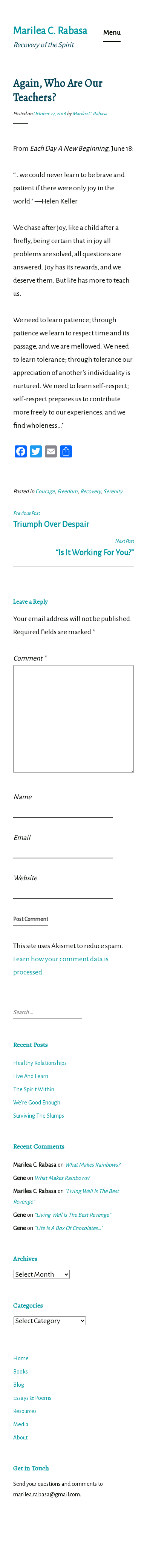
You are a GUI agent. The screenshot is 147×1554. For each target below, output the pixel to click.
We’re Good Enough (36, 1103)
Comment (29, 658)
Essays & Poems (32, 1398)
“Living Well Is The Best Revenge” (72, 1215)
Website (25, 878)
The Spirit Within (33, 1089)
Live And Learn (30, 1076)
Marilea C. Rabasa (50, 30)
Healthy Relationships (40, 1063)
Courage (45, 491)
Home (21, 1358)
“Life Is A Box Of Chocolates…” (68, 1228)
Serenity (112, 491)
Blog (18, 1385)
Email (21, 837)
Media (21, 1424)
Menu (112, 32)
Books (20, 1372)
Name (22, 797)
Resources (25, 1411)
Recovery (90, 491)
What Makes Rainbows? (92, 1165)
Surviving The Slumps (38, 1116)
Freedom (67, 491)
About (20, 1438)
